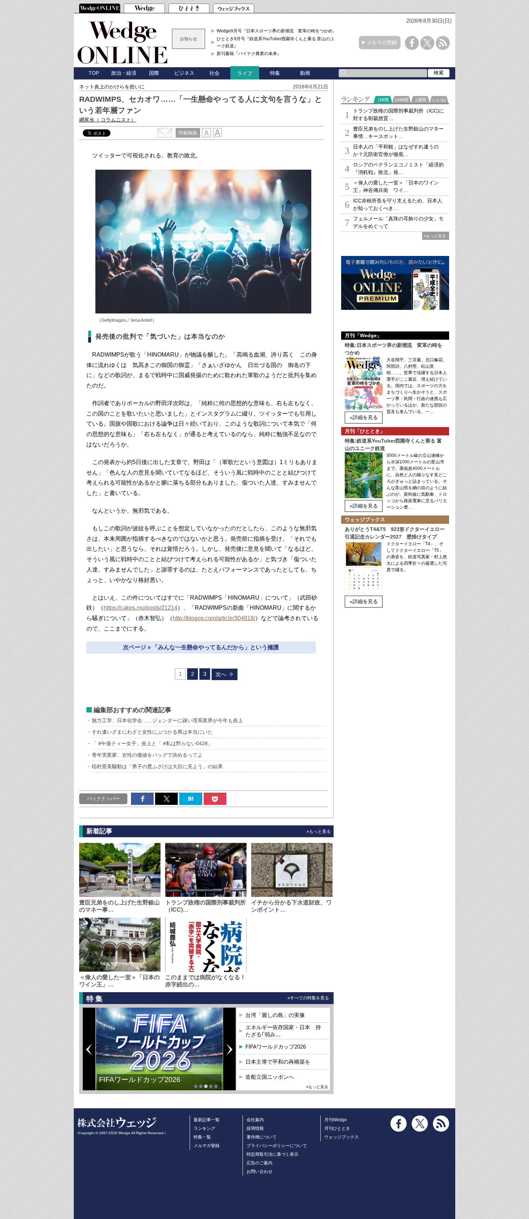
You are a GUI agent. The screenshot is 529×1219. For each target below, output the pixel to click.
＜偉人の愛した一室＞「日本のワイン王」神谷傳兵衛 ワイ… (396, 186)
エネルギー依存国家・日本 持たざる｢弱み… (283, 1030)
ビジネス (184, 73)
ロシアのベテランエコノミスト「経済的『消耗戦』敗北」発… (398, 168)
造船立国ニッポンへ (269, 1077)
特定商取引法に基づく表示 (272, 1154)
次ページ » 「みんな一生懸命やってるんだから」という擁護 (201, 647)
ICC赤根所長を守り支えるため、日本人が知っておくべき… (397, 204)
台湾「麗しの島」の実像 (275, 1015)
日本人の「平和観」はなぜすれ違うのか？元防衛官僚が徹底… (396, 150)
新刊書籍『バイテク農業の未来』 (249, 53)
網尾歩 (107, 120)
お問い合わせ (259, 1171)
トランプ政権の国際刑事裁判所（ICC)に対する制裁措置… (398, 114)
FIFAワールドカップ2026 (275, 1047)
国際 (154, 73)
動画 (305, 73)
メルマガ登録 (382, 42)
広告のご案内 (259, 1162)
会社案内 (255, 1119)
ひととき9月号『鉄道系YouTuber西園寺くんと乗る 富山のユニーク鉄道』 (278, 42)
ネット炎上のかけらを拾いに (112, 87)
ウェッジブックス (341, 1137)
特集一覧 (202, 1137)
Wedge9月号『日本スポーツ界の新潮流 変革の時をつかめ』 (277, 30)
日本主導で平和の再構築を (142, 1085)
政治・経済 (123, 73)
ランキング (204, 1128)
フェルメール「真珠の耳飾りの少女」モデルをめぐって (398, 222)
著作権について (262, 1137)
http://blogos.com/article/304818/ (214, 618)
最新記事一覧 (207, 1119)
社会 (214, 73)
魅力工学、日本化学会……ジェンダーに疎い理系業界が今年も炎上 (167, 720)
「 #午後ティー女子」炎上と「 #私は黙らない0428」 (152, 743)
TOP (94, 73)
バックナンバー (103, 798)
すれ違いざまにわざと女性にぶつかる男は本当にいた (152, 732)
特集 (275, 73)
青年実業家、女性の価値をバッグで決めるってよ (147, 755)
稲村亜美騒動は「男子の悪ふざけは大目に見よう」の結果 (157, 766)
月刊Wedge (335, 1119)
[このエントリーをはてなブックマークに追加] (191, 798)
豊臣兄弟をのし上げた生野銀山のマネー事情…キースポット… (398, 132)
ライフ (244, 73)
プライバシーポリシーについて (277, 1145)
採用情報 (255, 1128)
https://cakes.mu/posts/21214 (140, 608)
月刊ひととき (337, 1128)
